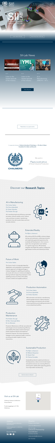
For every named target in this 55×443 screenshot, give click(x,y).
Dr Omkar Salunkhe (32, 294)
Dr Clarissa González (32, 357)
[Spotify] (13, 434)
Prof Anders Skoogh (11, 319)
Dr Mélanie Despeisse (32, 353)
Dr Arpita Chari (30, 355)
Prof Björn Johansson (32, 351)
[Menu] (51, 4)
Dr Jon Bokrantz (10, 323)
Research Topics (27, 187)
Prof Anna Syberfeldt (32, 292)
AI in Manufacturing (14, 202)
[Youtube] (10, 434)
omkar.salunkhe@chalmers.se (35, 436)
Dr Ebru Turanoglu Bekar (13, 321)
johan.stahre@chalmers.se (35, 425)
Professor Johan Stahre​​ (34, 423)
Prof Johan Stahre (31, 290)
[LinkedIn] (8, 434)
